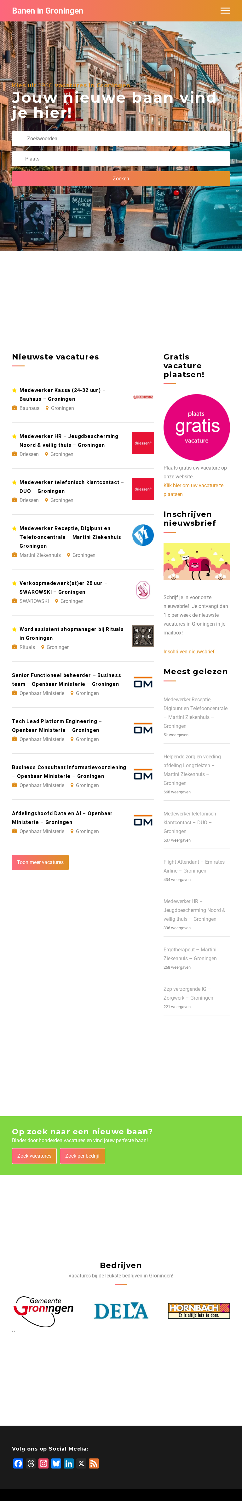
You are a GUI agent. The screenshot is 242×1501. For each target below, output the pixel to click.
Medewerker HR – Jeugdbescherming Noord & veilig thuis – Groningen (194, 910)
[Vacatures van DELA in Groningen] (43, 1311)
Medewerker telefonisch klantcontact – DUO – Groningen (190, 822)
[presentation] (13, 1331)
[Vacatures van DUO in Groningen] (199, 1311)
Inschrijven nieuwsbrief (189, 652)
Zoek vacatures (34, 1156)
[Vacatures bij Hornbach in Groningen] (121, 1311)
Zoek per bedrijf (82, 1156)
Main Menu (225, 10)
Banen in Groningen (47, 10)
